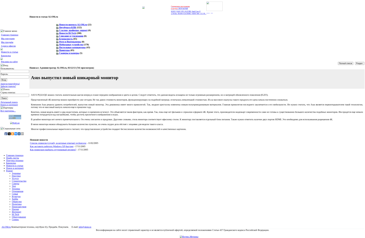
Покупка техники (14, 160)
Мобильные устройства (70, 44)
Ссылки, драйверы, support (73, 30)
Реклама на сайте (9, 61)
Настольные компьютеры (72, 47)
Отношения (17, 191)
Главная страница (9, 35)
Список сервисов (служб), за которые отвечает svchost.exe (58, 143)
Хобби (15, 199)
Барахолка (6, 55)
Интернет (16, 212)
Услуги (15, 178)
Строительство (19, 181)
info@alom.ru (85, 227)
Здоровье (16, 173)
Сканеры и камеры (68, 53)
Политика (17, 204)
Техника (16, 189)
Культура (16, 196)
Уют (14, 186)
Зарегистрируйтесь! (10, 84)
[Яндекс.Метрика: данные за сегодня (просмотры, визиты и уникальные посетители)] (189, 236)
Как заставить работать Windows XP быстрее (51, 146)
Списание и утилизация (70, 36)
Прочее (15, 209)
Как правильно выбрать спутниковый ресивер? (53, 149)
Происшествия (19, 206)
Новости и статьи (9, 52)
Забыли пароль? (8, 86)
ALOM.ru (6, 227)
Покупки (16, 176)
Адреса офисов (8, 46)
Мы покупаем (8, 38)
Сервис (15, 219)
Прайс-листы (12, 158)
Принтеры (64, 50)
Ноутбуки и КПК (67, 27)
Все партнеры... (8, 111)
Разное (9, 171)
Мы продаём (7, 42)
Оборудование (19, 217)
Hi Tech (15, 214)
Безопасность (65, 39)
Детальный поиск (9, 102)
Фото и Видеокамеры (69, 41)
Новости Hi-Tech (67, 33)
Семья (15, 194)
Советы (15, 183)
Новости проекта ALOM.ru (72, 24)
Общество (17, 201)
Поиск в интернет (9, 105)
